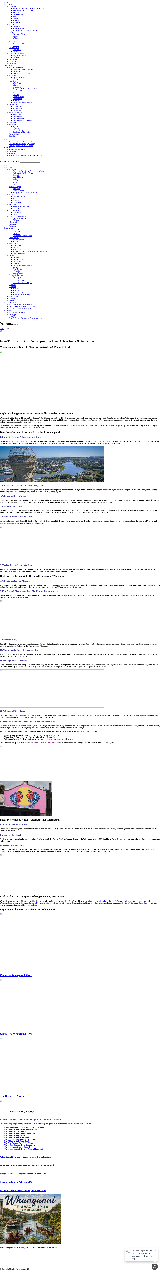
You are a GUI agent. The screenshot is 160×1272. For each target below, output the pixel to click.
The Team (12, 152)
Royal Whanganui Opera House (136, 903)
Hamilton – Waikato (20, 34)
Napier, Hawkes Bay (20, 56)
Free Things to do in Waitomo (15, 1131)
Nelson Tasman (14, 75)
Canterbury (12, 93)
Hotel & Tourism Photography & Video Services (25, 155)
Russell (15, 18)
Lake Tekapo (17, 106)
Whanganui (13, 59)
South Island (8, 65)
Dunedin (12, 136)
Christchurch (17, 99)
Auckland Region (15, 24)
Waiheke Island (18, 28)
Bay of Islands (18, 14)
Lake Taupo (17, 50)
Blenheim (16, 71)
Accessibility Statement (17, 150)
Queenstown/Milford (20, 118)
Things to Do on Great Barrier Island (25, 30)
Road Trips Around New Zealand (20, 142)
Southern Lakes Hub (16, 112)
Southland (12, 124)
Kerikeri (16, 12)
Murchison (16, 79)
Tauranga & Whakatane (21, 44)
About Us (12, 153)
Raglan (15, 36)
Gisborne (16, 57)
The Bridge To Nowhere (13, 1096)
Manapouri (17, 128)
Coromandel (17, 40)
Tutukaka (16, 20)
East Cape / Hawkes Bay (17, 54)
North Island (8, 5)
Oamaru (11, 138)
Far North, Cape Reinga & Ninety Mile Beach (29, 8)
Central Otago (13, 104)
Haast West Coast (19, 91)
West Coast (12, 81)
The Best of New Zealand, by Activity (22, 144)
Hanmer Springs (18, 97)
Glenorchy (12, 122)
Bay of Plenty (13, 42)
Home (6, 3)
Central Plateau (14, 48)
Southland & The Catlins (21, 132)
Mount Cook (17, 108)
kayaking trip (143, 901)
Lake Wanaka (18, 110)
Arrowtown (17, 114)
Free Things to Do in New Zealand (21, 146)
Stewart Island (14, 134)
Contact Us (8, 148)
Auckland (16, 26)
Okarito (15, 85)
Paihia (15, 16)
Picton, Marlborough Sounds (23, 69)
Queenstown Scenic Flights (22, 120)
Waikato (11, 32)
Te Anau (16, 126)
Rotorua (16, 46)
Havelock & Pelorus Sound (22, 73)
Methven (16, 101)
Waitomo (16, 38)
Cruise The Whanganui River (16, 1033)
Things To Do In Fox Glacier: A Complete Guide (30, 89)
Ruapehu (16, 52)
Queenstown (17, 116)
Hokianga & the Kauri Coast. (23, 10)
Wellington (12, 63)
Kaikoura (16, 95)
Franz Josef (17, 87)
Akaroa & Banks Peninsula (22, 103)
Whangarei (17, 22)
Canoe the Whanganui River (16, 975)
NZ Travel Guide (10, 140)
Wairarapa (12, 61)
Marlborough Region (16, 67)
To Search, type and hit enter (10, 161)
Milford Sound (18, 130)
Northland (12, 7)
